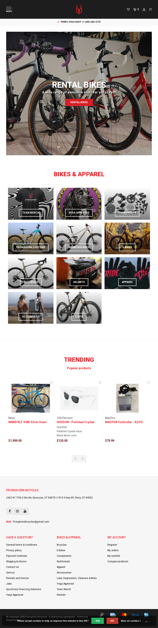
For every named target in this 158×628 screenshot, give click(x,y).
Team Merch (64, 589)
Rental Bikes (79, 102)
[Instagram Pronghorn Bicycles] (17, 511)
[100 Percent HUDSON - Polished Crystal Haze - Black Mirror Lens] (79, 398)
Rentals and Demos (17, 578)
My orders (113, 550)
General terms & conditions (21, 544)
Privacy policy (14, 550)
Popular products (79, 368)
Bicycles (62, 544)
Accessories (64, 572)
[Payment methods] (101, 615)
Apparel (61, 567)
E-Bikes (61, 550)
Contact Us (12, 567)
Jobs (9, 583)
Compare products (117, 561)
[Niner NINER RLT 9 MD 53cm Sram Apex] (30, 398)
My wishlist (113, 555)
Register (112, 544)
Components (64, 555)
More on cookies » (131, 621)
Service (10, 572)
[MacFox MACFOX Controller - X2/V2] (127, 398)
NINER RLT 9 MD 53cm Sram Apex (27, 422)
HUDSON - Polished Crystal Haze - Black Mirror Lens (75, 422)
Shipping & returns (16, 561)
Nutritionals (63, 561)
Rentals (61, 594)
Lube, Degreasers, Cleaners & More (77, 578)
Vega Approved (14, 594)
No (112, 621)
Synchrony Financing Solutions (23, 589)
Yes (97, 621)
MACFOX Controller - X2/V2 (124, 422)
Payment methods (16, 555)
